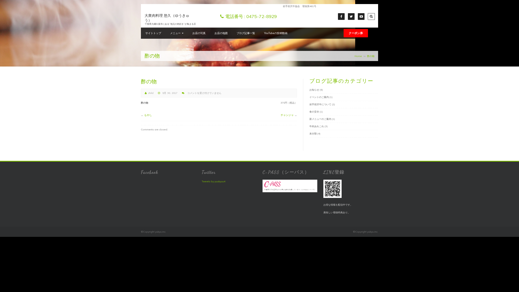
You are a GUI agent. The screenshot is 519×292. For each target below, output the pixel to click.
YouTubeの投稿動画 (275, 33)
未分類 (313, 133)
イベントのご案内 (319, 97)
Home (358, 56)
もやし (148, 115)
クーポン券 (356, 33)
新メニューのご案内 (320, 118)
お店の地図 (221, 33)
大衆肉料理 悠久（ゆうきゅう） (167, 18)
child (150, 92)
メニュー (175, 33)
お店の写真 (199, 33)
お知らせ (314, 89)
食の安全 (314, 111)
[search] (371, 16)
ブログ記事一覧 (246, 33)
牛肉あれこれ (316, 126)
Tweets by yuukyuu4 (213, 181)
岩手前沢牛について (320, 104)
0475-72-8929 (261, 16)
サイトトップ (153, 33)
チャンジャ (287, 115)
